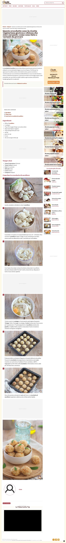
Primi (10, 6)
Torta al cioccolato (56, 198)
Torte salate (27, 6)
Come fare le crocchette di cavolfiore (14, 116)
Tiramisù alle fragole (57, 192)
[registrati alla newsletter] (53, 85)
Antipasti (5, 6)
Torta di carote (55, 230)
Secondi (15, 6)
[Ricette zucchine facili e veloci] (53, 121)
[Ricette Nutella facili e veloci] (53, 148)
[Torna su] (64, 541)
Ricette (4, 26)
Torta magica (55, 218)
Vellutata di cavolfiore (22, 83)
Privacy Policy (14, 540)
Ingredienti (8, 112)
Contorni (20, 6)
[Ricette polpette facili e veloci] (53, 157)
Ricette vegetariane (6, 503)
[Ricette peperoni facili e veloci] (53, 130)
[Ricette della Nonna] (6, 3)
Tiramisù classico (56, 186)
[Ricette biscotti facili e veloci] (53, 139)
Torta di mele (55, 204)
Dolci (33, 6)
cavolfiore (11, 123)
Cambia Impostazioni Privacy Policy (25, 540)
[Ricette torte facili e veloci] (53, 103)
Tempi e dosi (8, 114)
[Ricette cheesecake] (53, 95)
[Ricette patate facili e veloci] (53, 166)
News (37, 6)
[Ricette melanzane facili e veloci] (53, 112)
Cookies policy (18, 540)
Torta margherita (56, 224)
